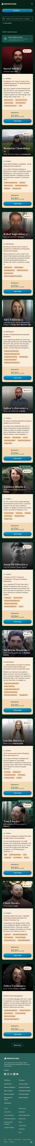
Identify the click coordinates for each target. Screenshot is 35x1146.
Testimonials (7, 1103)
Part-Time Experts (24, 1094)
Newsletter (22, 1112)
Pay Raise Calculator (9, 1118)
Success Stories (23, 1084)
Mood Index (22, 1118)
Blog (20, 1132)
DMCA (5, 1142)
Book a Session (8, 1090)
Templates (22, 1129)
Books (20, 1122)
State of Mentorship (24, 1115)
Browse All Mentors (9, 1087)
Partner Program (23, 1097)
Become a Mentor (9, 1094)
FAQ (5, 1139)
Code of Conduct (27, 1139)
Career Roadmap (9, 1115)
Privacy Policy (17, 1139)
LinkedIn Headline (9, 1127)
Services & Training (24, 1087)
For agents (11, 1142)
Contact (6, 1070)
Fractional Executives (25, 1090)
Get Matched (7, 1084)
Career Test (7, 1112)
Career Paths (22, 1125)
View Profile (17, 121)
